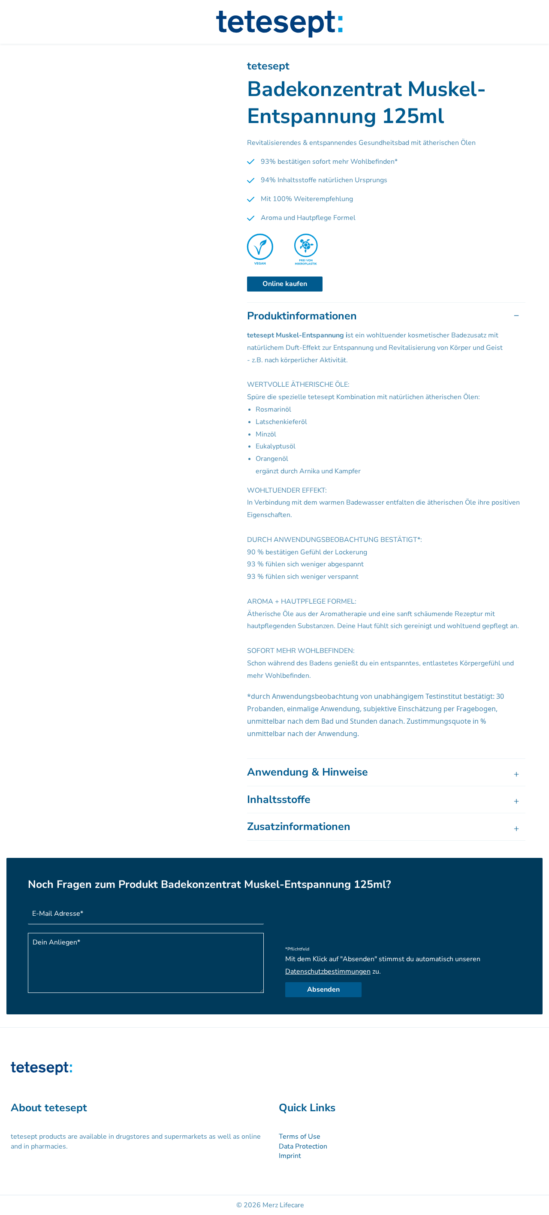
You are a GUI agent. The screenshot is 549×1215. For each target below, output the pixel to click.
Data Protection (303, 1146)
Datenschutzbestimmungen (328, 971)
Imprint (290, 1156)
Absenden (323, 989)
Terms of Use (299, 1136)
